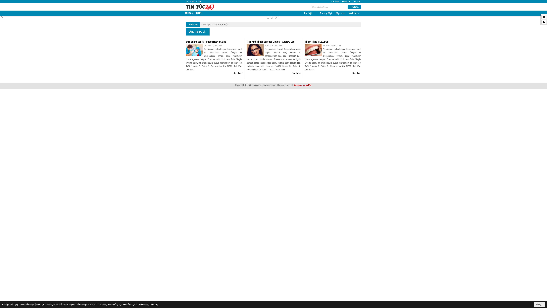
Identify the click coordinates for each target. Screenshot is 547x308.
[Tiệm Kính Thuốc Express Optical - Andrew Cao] (255, 50)
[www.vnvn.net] (302, 85)
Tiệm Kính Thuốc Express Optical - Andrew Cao (270, 41)
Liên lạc (356, 1)
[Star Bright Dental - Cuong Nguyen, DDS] (194, 50)
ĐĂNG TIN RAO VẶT (198, 32)
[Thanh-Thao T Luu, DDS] (313, 50)
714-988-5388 (194, 1)
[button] (310, 13)
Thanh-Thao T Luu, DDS (316, 41)
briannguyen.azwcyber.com (264, 85)
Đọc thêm (237, 73)
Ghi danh (335, 1)
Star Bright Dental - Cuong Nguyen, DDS (206, 41)
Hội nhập (346, 1)
